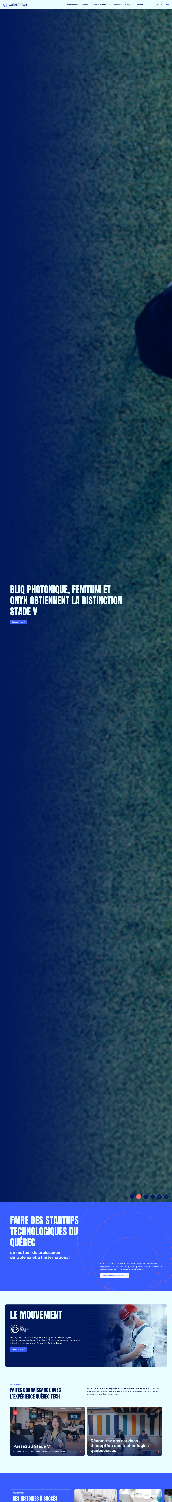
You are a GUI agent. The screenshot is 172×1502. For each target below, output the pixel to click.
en (157, 4)
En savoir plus (17, 611)
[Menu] (167, 4)
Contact (139, 4)
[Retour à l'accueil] (15, 5)
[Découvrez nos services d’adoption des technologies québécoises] (124, 1431)
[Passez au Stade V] (47, 1431)
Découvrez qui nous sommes (113, 1275)
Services (116, 4)
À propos (128, 4)
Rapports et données (101, 4)
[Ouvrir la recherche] (162, 4)
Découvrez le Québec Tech (77, 4)
